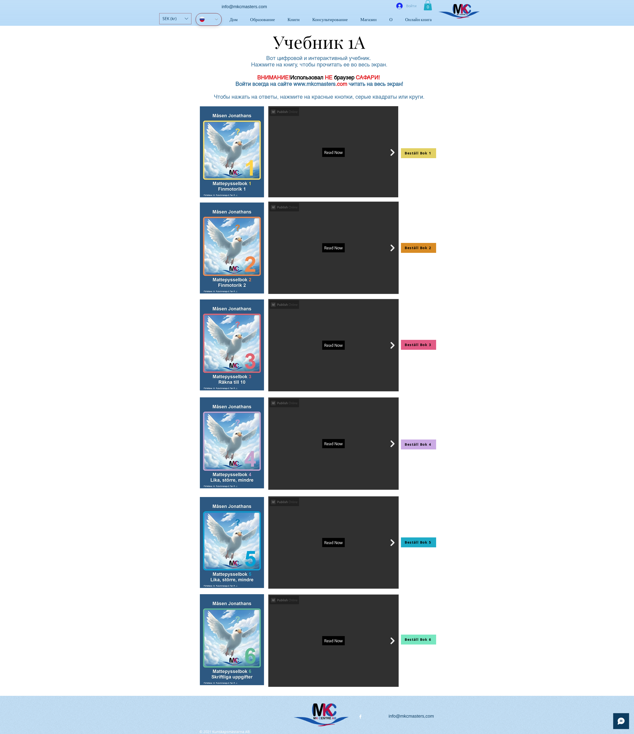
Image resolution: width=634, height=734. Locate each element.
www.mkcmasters (314, 84)
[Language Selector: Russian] (209, 19)
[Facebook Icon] (360, 716)
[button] (175, 18)
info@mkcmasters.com (244, 6)
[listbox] (175, 18)
